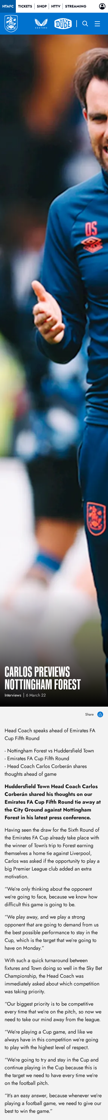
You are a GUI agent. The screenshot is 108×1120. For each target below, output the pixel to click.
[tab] (8, 6)
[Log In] (102, 6)
